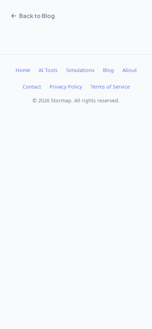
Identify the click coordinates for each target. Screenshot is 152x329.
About (129, 70)
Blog (108, 70)
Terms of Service (110, 86)
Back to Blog (37, 15)
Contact (32, 86)
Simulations (80, 70)
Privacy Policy (65, 86)
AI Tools (48, 70)
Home (23, 70)
